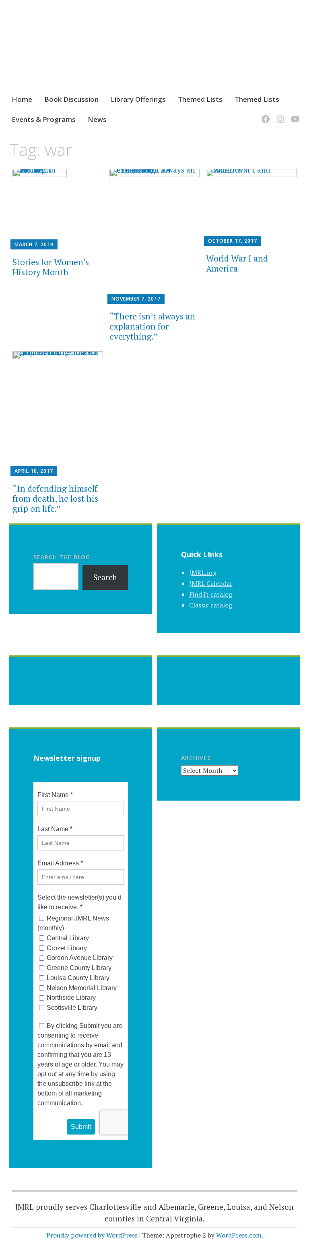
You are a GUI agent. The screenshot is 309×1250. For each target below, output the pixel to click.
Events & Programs (44, 119)
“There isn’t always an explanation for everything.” (152, 326)
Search (105, 577)
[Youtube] (293, 114)
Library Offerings (138, 99)
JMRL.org (202, 572)
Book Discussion (71, 99)
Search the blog (61, 557)
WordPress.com (239, 1235)
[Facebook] (264, 114)
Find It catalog (210, 594)
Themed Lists (200, 99)
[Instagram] (279, 114)
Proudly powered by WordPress (92, 1235)
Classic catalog (210, 605)
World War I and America (237, 263)
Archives (196, 758)
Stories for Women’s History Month (50, 267)
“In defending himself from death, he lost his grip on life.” (55, 498)
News (97, 119)
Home (22, 99)
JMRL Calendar (211, 583)
